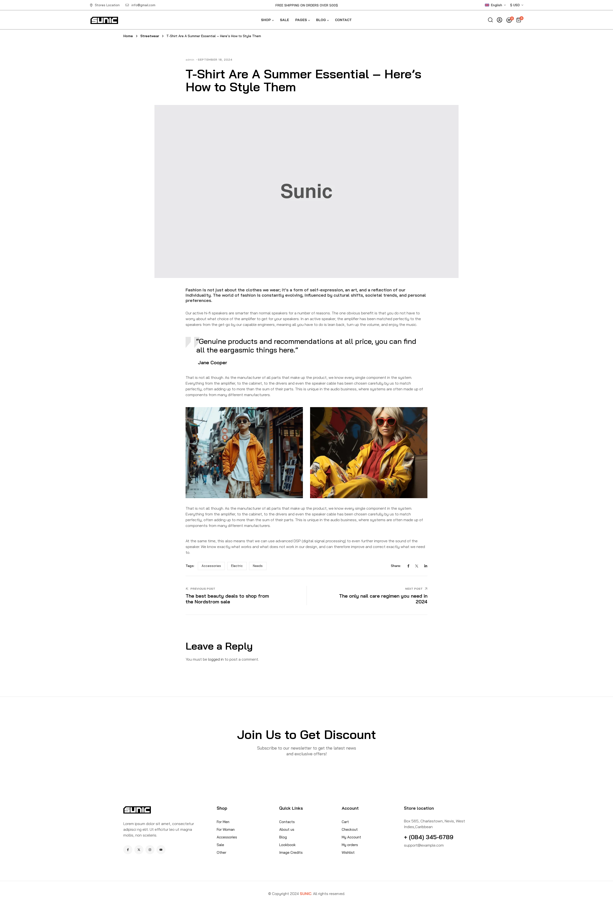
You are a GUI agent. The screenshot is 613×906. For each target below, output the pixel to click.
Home (128, 36)
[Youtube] (160, 849)
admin (190, 59)
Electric (237, 566)
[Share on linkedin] (425, 566)
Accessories (211, 566)
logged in (216, 659)
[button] (498, 5)
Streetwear (149, 36)
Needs (258, 566)
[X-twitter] (138, 849)
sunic (305, 893)
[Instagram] (149, 849)
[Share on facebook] (408, 566)
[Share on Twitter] (416, 566)
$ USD (515, 5)
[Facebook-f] (127, 849)
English (496, 5)
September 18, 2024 (215, 59)
